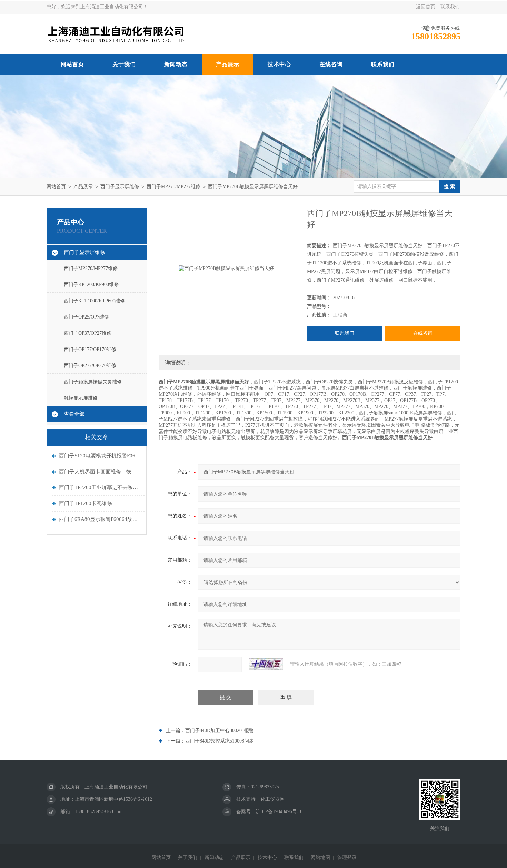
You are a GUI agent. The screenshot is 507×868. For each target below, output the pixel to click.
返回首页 (425, 6)
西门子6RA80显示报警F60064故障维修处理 (100, 519)
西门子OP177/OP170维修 (90, 349)
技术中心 (279, 64)
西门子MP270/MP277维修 (173, 186)
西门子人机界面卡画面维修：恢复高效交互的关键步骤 (100, 471)
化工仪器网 (272, 799)
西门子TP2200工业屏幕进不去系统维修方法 (100, 487)
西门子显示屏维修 (119, 186)
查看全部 (74, 414)
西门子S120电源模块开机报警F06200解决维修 (100, 455)
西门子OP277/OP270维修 (90, 365)
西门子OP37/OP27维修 (87, 333)
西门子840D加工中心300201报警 (219, 730)
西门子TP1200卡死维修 (85, 503)
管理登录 (347, 857)
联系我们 (450, 6)
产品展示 (227, 64)
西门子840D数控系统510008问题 (219, 741)
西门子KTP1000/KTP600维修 (94, 300)
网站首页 (72, 64)
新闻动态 (176, 64)
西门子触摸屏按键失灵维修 (93, 381)
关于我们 (124, 64)
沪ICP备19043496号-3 (278, 811)
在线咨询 (331, 64)
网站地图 (320, 857)
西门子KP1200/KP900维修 (91, 284)
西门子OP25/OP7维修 (86, 317)
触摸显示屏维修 (81, 398)
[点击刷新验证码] (266, 664)
